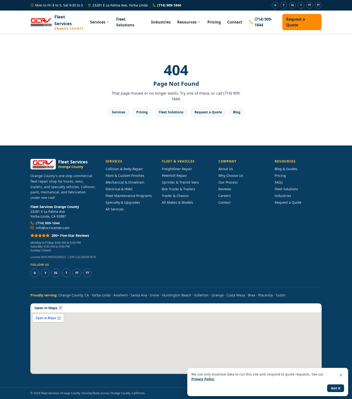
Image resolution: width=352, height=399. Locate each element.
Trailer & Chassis (175, 195)
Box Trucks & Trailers (178, 189)
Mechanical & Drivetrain (125, 182)
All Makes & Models (177, 202)
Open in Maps (45, 308)
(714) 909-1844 (169, 5)
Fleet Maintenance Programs (129, 195)
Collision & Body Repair (124, 169)
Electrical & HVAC (119, 189)
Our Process (228, 182)
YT (309, 5)
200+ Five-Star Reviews (70, 235)
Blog (236, 112)
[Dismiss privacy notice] (341, 375)
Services (97, 22)
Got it (335, 388)
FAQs (279, 182)
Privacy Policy (202, 379)
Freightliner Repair (177, 169)
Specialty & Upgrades (123, 202)
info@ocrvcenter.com (52, 228)
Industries (161, 22)
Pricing (214, 22)
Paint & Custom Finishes (125, 175)
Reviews (224, 189)
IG (292, 5)
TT (318, 5)
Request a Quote (295, 22)
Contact (234, 22)
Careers (224, 195)
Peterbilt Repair (174, 175)
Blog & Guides (286, 169)
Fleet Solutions (125, 22)
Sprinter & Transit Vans (180, 182)
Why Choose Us (230, 175)
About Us (225, 169)
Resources (187, 22)
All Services (115, 209)
